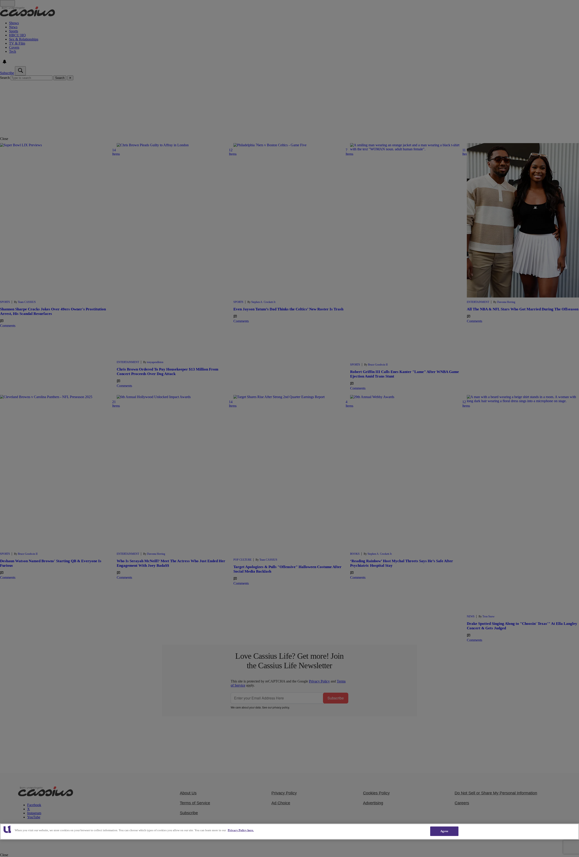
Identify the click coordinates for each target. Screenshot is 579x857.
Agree (444, 831)
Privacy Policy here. (241, 830)
